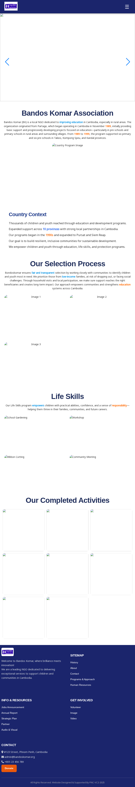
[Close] (131, 4)
